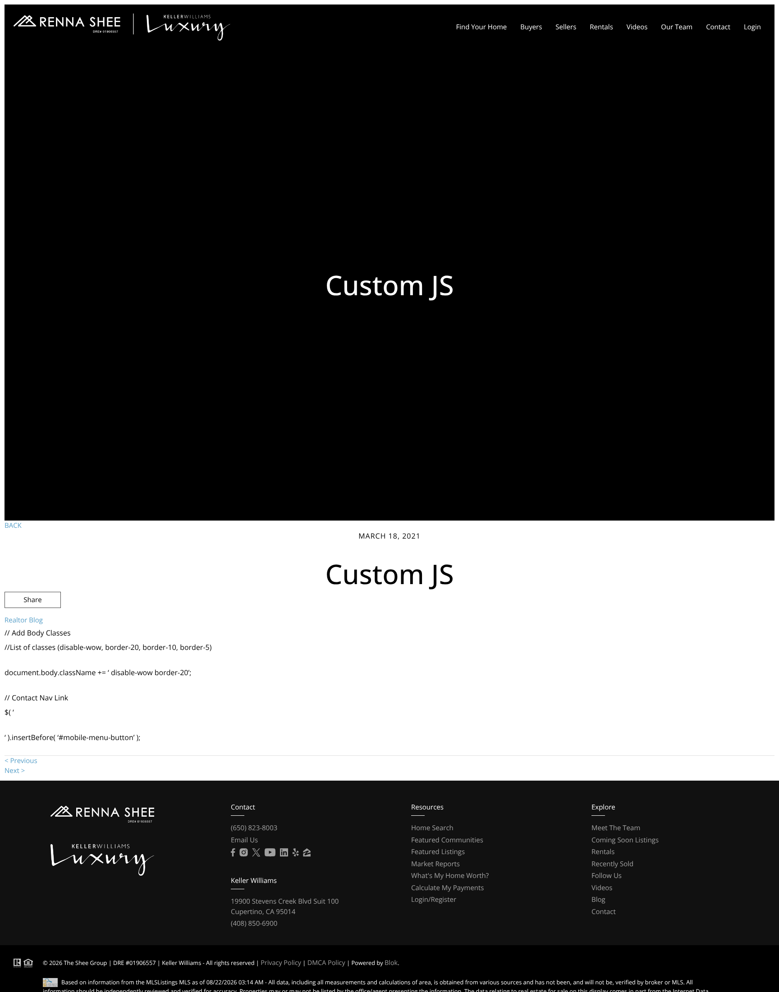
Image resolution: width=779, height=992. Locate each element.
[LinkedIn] (284, 853)
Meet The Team (615, 827)
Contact (718, 27)
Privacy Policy (281, 963)
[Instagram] (243, 853)
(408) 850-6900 (254, 923)
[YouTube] (270, 853)
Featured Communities (447, 840)
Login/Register (433, 899)
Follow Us (606, 875)
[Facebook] (233, 853)
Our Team (676, 27)
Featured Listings (438, 851)
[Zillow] (307, 853)
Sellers (565, 27)
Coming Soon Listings (625, 840)
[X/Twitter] (256, 853)
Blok (391, 963)
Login (752, 27)
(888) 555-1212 (703, 649)
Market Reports (435, 864)
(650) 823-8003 (254, 827)
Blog (598, 899)
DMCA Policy (326, 963)
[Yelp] (296, 853)
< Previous (21, 760)
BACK (13, 525)
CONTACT (644, 649)
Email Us (244, 840)
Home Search (432, 827)
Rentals (601, 27)
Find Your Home (481, 27)
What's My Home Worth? (450, 875)
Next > (15, 770)
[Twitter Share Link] (32, 624)
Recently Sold (612, 864)
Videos (637, 27)
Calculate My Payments (447, 887)
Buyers (531, 27)
